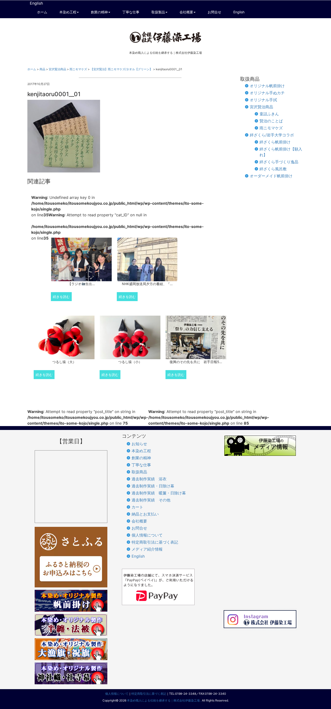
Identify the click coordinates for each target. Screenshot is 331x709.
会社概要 (139, 521)
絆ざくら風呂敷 (273, 168)
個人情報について (147, 535)
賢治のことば (271, 120)
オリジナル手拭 (263, 99)
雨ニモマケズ (271, 127)
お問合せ (139, 528)
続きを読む (61, 297)
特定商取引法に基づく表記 (155, 542)
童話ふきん (269, 113)
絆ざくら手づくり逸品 (279, 161)
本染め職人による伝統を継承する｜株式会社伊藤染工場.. (164, 700)
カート (137, 507)
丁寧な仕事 (141, 464)
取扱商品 (139, 471)
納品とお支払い (145, 514)
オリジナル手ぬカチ (267, 92)
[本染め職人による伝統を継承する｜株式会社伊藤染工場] (165, 37)
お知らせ (139, 443)
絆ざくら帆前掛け (275, 142)
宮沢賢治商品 (261, 106)
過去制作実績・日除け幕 (153, 485)
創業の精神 (141, 457)
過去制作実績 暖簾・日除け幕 (159, 493)
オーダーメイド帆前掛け (271, 175)
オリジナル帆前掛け (267, 85)
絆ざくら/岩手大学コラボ (272, 134)
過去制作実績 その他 (151, 500)
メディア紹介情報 (147, 549)
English (36, 3)
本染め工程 (141, 450)
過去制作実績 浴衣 (149, 478)
